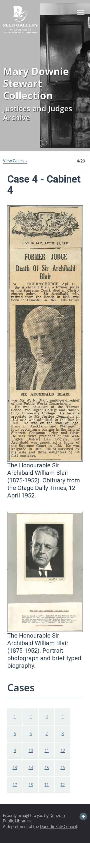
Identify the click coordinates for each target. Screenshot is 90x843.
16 (62, 767)
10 (30, 750)
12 (62, 750)
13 (14, 767)
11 (46, 750)
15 (46, 767)
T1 (46, 785)
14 (30, 767)
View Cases (14, 160)
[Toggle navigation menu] (80, 12)
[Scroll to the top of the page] (83, 816)
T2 (62, 785)
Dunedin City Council (58, 826)
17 (14, 785)
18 (30, 785)
